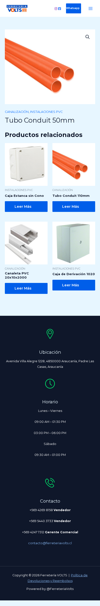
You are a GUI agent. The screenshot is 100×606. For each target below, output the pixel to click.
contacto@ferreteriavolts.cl (50, 543)
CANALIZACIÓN (17, 112)
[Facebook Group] (59, 8)
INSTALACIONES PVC (46, 112)
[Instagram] (56, 8)
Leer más (23, 206)
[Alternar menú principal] (90, 8)
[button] (73, 8)
